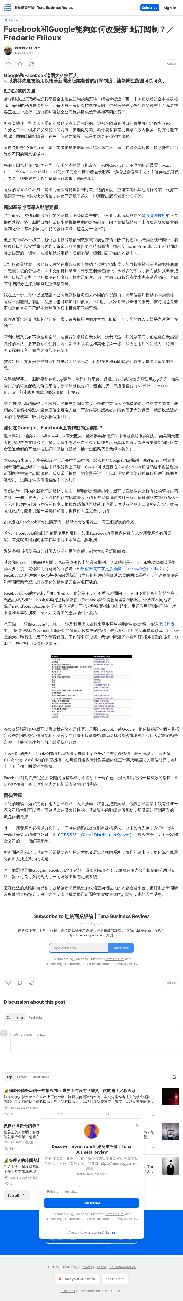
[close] (137, 1125)
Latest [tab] (22, 1077)
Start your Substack (79, 1279)
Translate (14, 20)
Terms (102, 1267)
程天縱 (34, 1107)
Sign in (170, 7)
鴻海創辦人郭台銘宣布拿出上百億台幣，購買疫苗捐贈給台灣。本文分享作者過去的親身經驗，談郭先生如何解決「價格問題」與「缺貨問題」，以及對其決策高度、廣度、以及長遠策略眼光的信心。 (79, 1099)
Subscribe (149, 8)
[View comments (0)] (20, 64)
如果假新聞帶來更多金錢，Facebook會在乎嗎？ (120, 569)
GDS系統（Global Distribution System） (97, 835)
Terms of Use (114, 1214)
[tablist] (24, 1017)
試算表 (168, 624)
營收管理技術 (154, 216)
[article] (91, 1102)
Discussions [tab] (40, 1077)
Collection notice (122, 1267)
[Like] (8, 64)
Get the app (115, 1279)
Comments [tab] (15, 1017)
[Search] (174, 1077)
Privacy (88, 1267)
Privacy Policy (127, 1219)
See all (13, 1195)
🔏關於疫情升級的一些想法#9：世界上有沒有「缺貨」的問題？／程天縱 (70, 1090)
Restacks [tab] (35, 1017)
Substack (68, 1291)
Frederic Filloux (27, 48)
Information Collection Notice (90, 1219)
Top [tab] (9, 1077)
